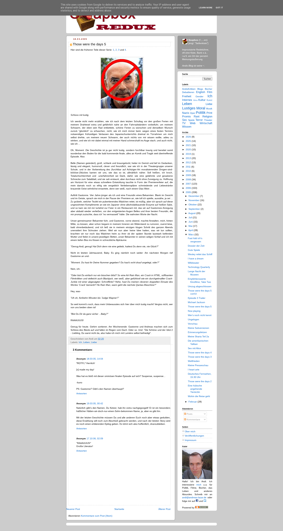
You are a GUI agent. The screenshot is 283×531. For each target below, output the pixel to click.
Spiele (191, 120)
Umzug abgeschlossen (199, 286)
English (200, 92)
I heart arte (193, 369)
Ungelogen (193, 319)
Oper (192, 113)
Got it (219, 7)
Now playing (194, 311)
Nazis (185, 112)
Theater (208, 120)
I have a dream (196, 258)
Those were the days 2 (200, 381)
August (192, 213)
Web (192, 123)
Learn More (205, 7)
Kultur (202, 100)
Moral (200, 108)
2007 (189, 183)
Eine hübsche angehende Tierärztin (195, 388)
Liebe (94, 342)
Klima (195, 100)
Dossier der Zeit (196, 245)
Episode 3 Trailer (196, 298)
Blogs (200, 89)
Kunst (209, 100)
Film (209, 92)
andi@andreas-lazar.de (194, 497)
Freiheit (186, 96)
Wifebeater (193, 262)
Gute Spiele (194, 250)
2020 (189, 149)
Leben (86, 342)
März (191, 234)
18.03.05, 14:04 (95, 358)
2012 (189, 162)
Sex (184, 119)
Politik (201, 113)
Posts (189, 414)
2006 (189, 188)
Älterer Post (164, 509)
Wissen (186, 126)
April (191, 230)
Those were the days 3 (200, 356)
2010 (189, 171)
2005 (189, 192)
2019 (189, 154)
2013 (189, 158)
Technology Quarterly (199, 267)
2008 (189, 179)
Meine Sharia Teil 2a (198, 336)
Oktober (193, 204)
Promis (186, 116)
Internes (187, 100)
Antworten (81, 393)
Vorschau (193, 323)
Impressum (190, 440)
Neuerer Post (73, 509)
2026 (189, 136)
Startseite (119, 509)
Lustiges (188, 108)
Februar (193, 401)
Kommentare (193, 419)
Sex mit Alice (194, 348)
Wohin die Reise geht (199, 396)
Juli (191, 217)
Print (209, 112)
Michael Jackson (196, 302)
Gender (199, 96)
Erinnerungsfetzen (197, 332)
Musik (209, 108)
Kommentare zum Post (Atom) (96, 515)
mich (198, 484)
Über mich (190, 431)
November (194, 200)
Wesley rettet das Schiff (200, 254)
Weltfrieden (194, 361)
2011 (188, 166)
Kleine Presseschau (198, 365)
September (195, 209)
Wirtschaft (206, 123)
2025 (189, 141)
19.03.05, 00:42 (95, 403)
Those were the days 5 (200, 306)
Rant (196, 116)
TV (184, 123)
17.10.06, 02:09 (95, 438)
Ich (80, 342)
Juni (191, 221)
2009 (189, 175)
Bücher (208, 89)
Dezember (194, 196)
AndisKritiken (189, 89)
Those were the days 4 (200, 352)
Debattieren (188, 92)
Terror (199, 119)
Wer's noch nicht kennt (199, 315)
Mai (191, 226)
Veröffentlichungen (194, 435)
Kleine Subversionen (198, 328)
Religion (207, 116)
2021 (189, 145)
